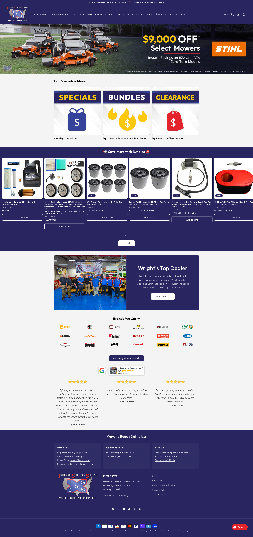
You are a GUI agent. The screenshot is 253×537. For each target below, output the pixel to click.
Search (155, 476)
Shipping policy (146, 531)
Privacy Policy (158, 480)
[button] (42, 14)
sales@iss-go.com (79, 456)
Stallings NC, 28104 (165, 460)
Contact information (163, 531)
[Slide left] (121, 236)
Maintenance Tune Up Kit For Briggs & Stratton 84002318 (18, 203)
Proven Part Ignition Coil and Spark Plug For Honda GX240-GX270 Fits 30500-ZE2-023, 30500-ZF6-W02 (191, 204)
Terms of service (131, 531)
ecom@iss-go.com (77, 452)
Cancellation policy (180, 531)
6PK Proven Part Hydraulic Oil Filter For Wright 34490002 (104, 203)
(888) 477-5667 (124, 456)
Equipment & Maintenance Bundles (123, 138)
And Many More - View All (126, 358)
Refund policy (104, 531)
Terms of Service (160, 494)
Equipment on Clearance (166, 138)
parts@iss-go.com (80, 460)
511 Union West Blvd (166, 456)
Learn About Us (163, 296)
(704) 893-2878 (126, 452)
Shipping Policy (159, 490)
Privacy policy (117, 531)
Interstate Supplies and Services (83, 531)
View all (127, 243)
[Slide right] (132, 236)
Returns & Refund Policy (163, 485)
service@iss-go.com (82, 464)
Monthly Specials (64, 138)
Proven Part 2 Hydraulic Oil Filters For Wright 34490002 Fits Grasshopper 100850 (149, 203)
